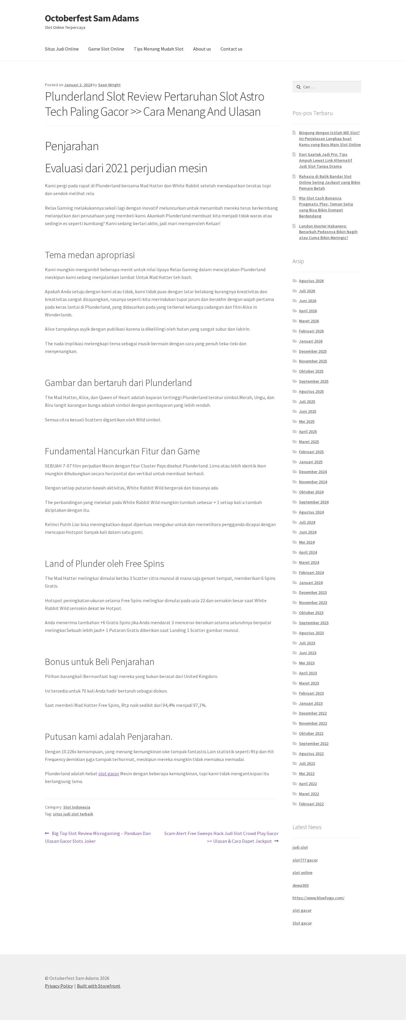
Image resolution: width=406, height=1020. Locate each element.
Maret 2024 (309, 562)
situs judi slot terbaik (73, 814)
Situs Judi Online (62, 49)
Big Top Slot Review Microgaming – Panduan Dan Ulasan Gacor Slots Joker (98, 837)
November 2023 (313, 602)
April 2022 (308, 783)
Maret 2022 (309, 793)
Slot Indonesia (76, 807)
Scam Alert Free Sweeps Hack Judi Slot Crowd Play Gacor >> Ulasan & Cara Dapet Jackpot (221, 837)
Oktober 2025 (311, 371)
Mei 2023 (306, 663)
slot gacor (108, 773)
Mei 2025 (306, 421)
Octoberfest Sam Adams (92, 18)
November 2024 (313, 481)
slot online (302, 872)
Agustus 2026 (311, 280)
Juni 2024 (307, 532)
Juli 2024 (307, 522)
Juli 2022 (307, 763)
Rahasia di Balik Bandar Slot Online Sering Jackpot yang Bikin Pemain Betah (329, 182)
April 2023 (308, 673)
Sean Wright (109, 84)
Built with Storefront (98, 986)
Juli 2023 (307, 643)
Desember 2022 (313, 713)
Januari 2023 (310, 703)
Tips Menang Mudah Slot (159, 49)
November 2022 (313, 723)
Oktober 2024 (311, 492)
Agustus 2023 (311, 632)
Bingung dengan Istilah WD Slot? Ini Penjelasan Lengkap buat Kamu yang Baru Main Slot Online (330, 138)
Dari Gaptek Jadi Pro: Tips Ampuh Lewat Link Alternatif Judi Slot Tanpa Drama (325, 160)
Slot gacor (302, 923)
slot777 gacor (305, 860)
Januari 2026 (310, 341)
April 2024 (308, 552)
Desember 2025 (313, 351)
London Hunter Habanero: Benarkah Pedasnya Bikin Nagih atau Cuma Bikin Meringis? (328, 232)
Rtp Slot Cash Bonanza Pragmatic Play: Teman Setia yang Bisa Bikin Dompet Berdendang (326, 206)
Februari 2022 (311, 803)
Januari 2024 (310, 582)
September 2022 (313, 743)
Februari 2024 (311, 572)
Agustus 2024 (311, 512)
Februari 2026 (311, 331)
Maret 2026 (309, 321)
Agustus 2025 (311, 391)
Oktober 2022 (311, 733)
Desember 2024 (313, 471)
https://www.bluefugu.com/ (318, 897)
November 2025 (313, 361)
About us (202, 49)
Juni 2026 (307, 300)
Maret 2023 (309, 683)
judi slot (300, 847)
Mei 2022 (306, 773)
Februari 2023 (311, 693)
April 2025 (308, 431)
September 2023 (313, 622)
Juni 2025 (307, 411)
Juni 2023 (307, 652)
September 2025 (313, 381)
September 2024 (313, 502)
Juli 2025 (307, 401)
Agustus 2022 (311, 753)
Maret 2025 (309, 441)
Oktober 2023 (311, 612)
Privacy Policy (59, 986)
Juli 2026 (307, 291)
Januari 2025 (310, 462)
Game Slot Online (106, 49)
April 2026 (308, 310)
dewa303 (300, 885)
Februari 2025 (311, 451)
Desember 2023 (313, 592)
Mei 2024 (306, 542)
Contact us (232, 49)
